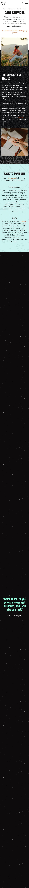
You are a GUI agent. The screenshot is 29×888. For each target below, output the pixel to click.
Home (4, 9)
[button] (26, 2)
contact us (22, 117)
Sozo (24, 221)
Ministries (12, 9)
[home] (3, 3)
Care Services (21, 9)
